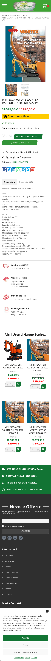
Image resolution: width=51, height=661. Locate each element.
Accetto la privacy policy (14, 526)
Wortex (13, 371)
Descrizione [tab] (9, 182)
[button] (47, 611)
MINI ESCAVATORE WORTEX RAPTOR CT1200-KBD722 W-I (38, 430)
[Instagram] (9, 538)
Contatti (34, 658)
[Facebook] (4, 538)
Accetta (25, 637)
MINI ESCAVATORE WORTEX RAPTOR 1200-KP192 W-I (13, 430)
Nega (25, 645)
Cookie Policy (19, 658)
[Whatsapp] (15, 538)
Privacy (27, 658)
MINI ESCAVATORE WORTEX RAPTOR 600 (13, 366)
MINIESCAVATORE (17, 15)
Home (4, 15)
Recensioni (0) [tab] (26, 182)
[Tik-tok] (21, 538)
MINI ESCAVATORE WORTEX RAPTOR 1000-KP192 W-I (38, 367)
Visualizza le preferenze (25, 652)
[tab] (9, 182)
